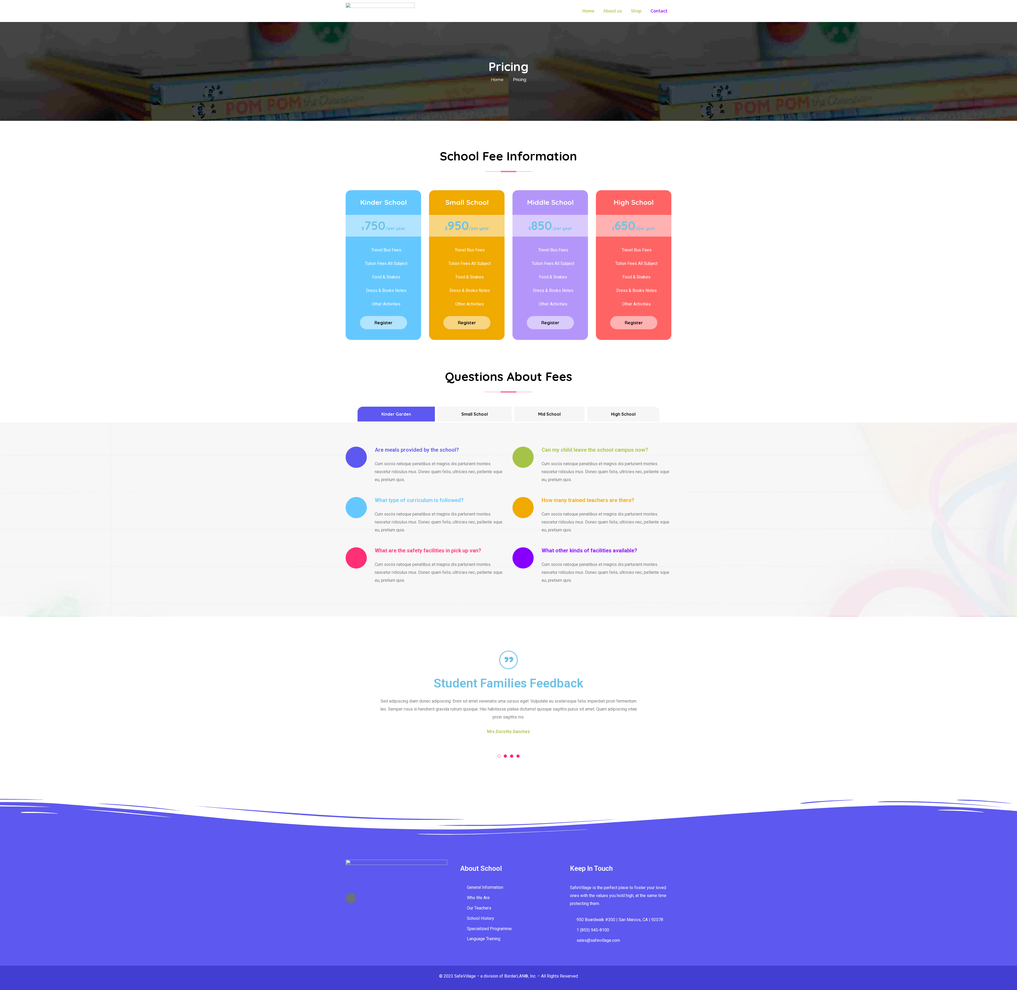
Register (383, 322)
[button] (499, 756)
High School (623, 414)
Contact (658, 11)
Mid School (549, 414)
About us (612, 11)
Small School (474, 414)
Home (588, 11)
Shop (636, 11)
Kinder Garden (396, 414)
